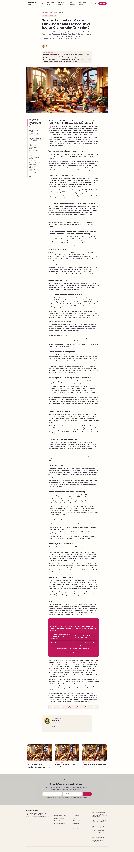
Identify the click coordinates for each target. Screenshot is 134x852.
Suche (94, 3)
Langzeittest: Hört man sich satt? (35, 173)
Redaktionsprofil (56, 722)
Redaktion (75, 813)
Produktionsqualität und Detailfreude (34, 158)
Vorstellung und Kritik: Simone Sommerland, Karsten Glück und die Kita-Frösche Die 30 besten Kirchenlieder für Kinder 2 (35, 122)
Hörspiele (42, 3)
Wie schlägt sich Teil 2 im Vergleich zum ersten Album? (35, 151)
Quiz (74, 818)
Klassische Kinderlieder (61, 3)
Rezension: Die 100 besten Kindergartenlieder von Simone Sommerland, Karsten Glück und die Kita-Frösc (38, 767)
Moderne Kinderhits (72, 3)
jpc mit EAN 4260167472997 (72, 161)
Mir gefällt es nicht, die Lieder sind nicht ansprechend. (85, 644)
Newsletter (102, 3)
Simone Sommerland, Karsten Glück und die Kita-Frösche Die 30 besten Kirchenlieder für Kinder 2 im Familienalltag (35, 140)
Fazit (30, 176)
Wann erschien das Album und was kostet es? (34, 127)
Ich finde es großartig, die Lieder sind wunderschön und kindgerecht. (60, 636)
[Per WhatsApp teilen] (53, 707)
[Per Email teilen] (85, 707)
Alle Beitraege (76, 815)
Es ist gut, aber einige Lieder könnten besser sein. (83, 636)
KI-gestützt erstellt (59, 48)
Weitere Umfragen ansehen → (73, 652)
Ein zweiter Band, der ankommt (33, 131)
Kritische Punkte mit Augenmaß (33, 155)
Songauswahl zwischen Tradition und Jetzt (34, 144)
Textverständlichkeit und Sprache (34, 148)
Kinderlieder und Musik (47, 12)
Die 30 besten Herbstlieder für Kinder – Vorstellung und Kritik (65, 765)
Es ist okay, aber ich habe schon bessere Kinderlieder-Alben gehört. (61, 644)
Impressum (76, 826)
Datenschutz (76, 828)
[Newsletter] (30, 821)
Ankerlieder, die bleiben (34, 160)
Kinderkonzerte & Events (51, 3)
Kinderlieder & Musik (31, 3)
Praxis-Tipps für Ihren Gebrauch (33, 167)
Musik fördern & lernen (83, 3)
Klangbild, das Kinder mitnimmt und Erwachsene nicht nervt (34, 135)
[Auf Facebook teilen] (69, 707)
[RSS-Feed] (27, 821)
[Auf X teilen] (61, 707)
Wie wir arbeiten (77, 820)
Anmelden (87, 794)
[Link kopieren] (94, 707)
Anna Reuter (51, 44)
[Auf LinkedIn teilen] (77, 707)
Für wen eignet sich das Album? (34, 170)
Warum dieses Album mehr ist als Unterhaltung (35, 163)
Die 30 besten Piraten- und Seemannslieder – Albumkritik (94, 765)
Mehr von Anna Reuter (57, 729)
